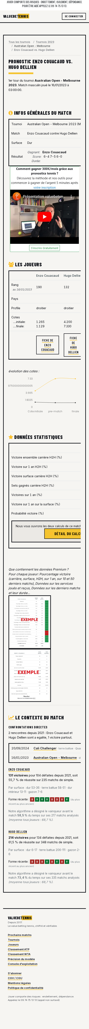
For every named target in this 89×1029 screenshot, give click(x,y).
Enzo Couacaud (19, 769)
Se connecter (74, 16)
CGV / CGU (15, 978)
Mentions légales (19, 983)
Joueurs (13, 944)
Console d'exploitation (22, 963)
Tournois (13, 939)
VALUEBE (16, 16)
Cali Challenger (45, 748)
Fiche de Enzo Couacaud (47, 344)
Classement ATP (18, 949)
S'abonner (15, 973)
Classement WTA (19, 954)
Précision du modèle (21, 959)
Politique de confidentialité (25, 987)
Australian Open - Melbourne (55, 757)
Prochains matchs (19, 935)
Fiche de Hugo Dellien (73, 345)
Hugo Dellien (17, 831)
